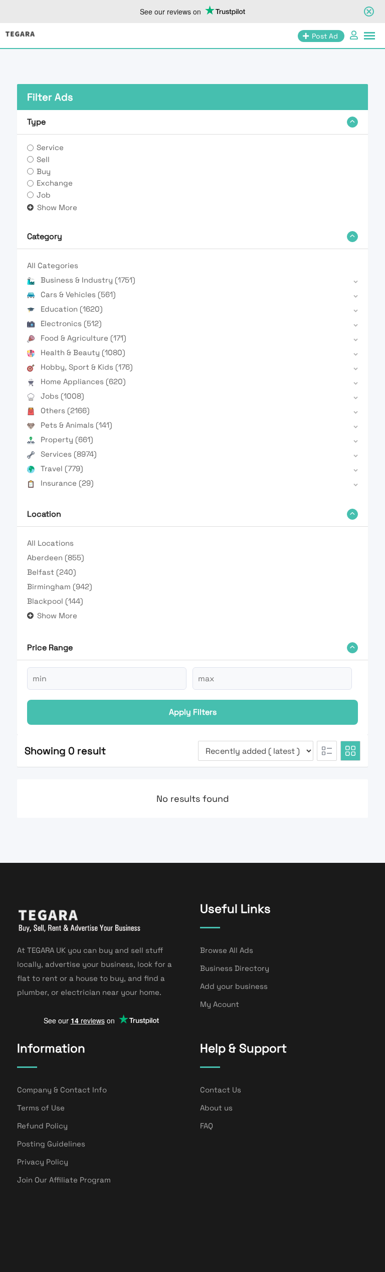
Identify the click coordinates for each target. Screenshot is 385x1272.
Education (72, 309)
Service (50, 147)
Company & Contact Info (62, 1089)
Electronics (71, 323)
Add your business (234, 986)
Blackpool (55, 601)
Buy (44, 171)
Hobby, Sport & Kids (87, 367)
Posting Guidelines (51, 1143)
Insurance (67, 483)
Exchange (55, 183)
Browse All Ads (226, 950)
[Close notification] (369, 12)
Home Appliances (83, 381)
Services (69, 454)
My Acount (219, 1004)
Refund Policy (42, 1125)
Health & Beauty (83, 352)
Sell (43, 159)
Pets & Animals (76, 425)
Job (44, 195)
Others (65, 410)
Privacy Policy (42, 1161)
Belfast (51, 572)
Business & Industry (88, 280)
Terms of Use (41, 1107)
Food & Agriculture (83, 338)
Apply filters (193, 712)
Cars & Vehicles (78, 294)
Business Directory (234, 968)
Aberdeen (55, 557)
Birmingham (59, 586)
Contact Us (220, 1089)
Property (67, 439)
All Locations (50, 543)
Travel (62, 468)
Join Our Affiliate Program (64, 1179)
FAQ (206, 1125)
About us (216, 1107)
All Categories (52, 265)
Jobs (62, 396)
